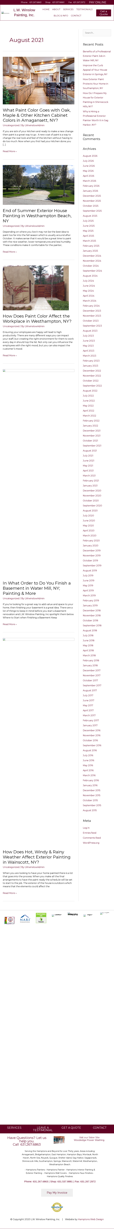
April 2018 (88, 650)
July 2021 (88, 455)
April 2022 (88, 410)
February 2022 (91, 420)
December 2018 (92, 610)
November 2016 (91, 735)
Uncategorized (11, 125)
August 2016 (90, 750)
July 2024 (88, 280)
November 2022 (92, 375)
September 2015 (92, 805)
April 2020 (88, 530)
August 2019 (90, 570)
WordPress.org (91, 843)
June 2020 (89, 520)
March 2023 (89, 355)
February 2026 (91, 186)
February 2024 (91, 305)
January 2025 (90, 251)
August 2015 (90, 810)
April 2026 (88, 176)
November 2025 (92, 201)
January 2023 (90, 365)
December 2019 (92, 550)
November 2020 (92, 495)
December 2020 (92, 490)
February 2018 (91, 660)
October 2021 (90, 440)
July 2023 (88, 335)
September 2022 (92, 385)
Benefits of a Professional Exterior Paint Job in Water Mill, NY (97, 56)
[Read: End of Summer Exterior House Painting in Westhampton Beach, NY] (38, 184)
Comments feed (92, 838)
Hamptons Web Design (91, 1219)
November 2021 (92, 435)
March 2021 (89, 475)
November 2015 (91, 795)
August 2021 (90, 450)
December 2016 (91, 730)
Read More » (10, 151)
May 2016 (88, 765)
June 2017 (88, 700)
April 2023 (88, 350)
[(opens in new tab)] (25, 918)
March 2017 (89, 715)
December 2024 (92, 256)
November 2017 (92, 675)
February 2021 (91, 480)
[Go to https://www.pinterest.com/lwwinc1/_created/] (13, 2)
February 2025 (91, 246)
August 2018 (90, 630)
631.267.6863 (35, 2)
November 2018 (92, 615)
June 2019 (88, 580)
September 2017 (92, 685)
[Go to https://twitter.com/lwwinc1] (8, 2)
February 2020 (91, 540)
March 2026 (89, 181)
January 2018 (90, 665)
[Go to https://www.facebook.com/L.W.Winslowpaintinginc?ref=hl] (4, 2)
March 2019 (89, 595)
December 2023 (92, 310)
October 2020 (91, 500)
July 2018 (88, 635)
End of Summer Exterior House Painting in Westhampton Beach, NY (37, 215)
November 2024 (92, 261)
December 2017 (92, 670)
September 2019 (92, 565)
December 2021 (92, 430)
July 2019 (88, 575)
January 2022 (90, 425)
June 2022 (89, 400)
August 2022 (90, 390)
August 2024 (90, 275)
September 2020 (92, 505)
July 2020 (88, 515)
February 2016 (91, 780)
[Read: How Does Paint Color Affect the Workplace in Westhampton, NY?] (36, 287)
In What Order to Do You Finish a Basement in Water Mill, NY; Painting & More (37, 588)
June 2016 (88, 760)
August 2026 (90, 156)
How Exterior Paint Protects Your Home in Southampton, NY (95, 84)
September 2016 (92, 745)
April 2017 (88, 710)
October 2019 (90, 560)
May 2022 (88, 405)
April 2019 (88, 590)
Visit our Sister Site (89, 1137)
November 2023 (92, 315)
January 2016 (90, 785)
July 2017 (88, 695)
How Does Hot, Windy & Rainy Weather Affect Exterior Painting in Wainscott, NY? (36, 857)
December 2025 (92, 196)
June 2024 (89, 285)
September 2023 (92, 325)
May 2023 (88, 345)
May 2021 (88, 465)
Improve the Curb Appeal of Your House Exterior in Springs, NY (95, 70)
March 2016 (89, 775)
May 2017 (88, 705)
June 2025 (89, 226)
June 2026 (89, 166)
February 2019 (91, 600)
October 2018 (90, 620)
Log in (86, 828)
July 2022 (88, 395)
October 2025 (90, 206)
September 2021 (92, 445)
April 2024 (88, 295)
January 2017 (90, 725)
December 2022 (92, 370)
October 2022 (91, 380)
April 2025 (88, 236)
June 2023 (89, 340)
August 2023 (90, 330)
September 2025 (92, 211)
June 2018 (88, 640)
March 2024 (89, 300)
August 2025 (90, 216)
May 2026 (88, 171)
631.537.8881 (58, 2)
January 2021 (90, 485)
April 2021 (88, 470)
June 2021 (88, 460)
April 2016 (88, 770)
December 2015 (91, 790)
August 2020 (90, 510)
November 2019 (92, 555)
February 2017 (91, 720)
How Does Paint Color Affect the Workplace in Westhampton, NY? (37, 318)
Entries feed (89, 833)
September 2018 (92, 625)
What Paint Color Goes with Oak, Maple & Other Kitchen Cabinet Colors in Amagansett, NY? (37, 115)
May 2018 (88, 645)
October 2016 (90, 740)
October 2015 (90, 800)
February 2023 (91, 360)
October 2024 (91, 266)
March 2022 (89, 415)
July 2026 (88, 161)
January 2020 (90, 545)
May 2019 (88, 585)
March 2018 (89, 655)
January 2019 (90, 605)
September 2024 (92, 271)
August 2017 (90, 690)
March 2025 (89, 241)
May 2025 (88, 231)
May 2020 (88, 525)
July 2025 (88, 221)
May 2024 (88, 290)
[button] (103, 12)
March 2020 (89, 535)
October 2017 (90, 680)
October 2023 (91, 320)
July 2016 (88, 755)
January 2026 (90, 191)
